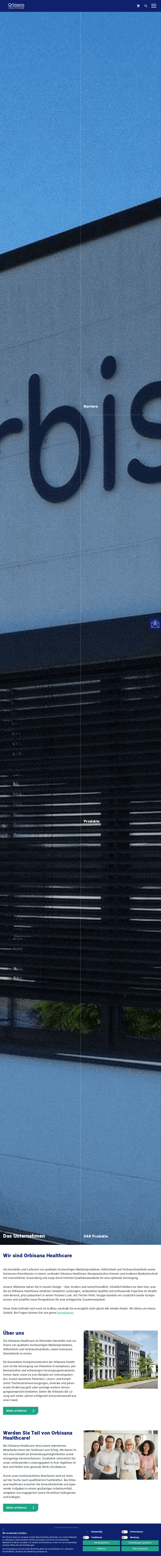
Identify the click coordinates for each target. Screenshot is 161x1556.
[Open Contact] (155, 623)
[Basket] (138, 6)
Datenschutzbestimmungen (66, 1527)
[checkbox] (86, 1531)
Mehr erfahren (16, 1410)
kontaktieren (65, 1312)
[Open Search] (146, 6)
